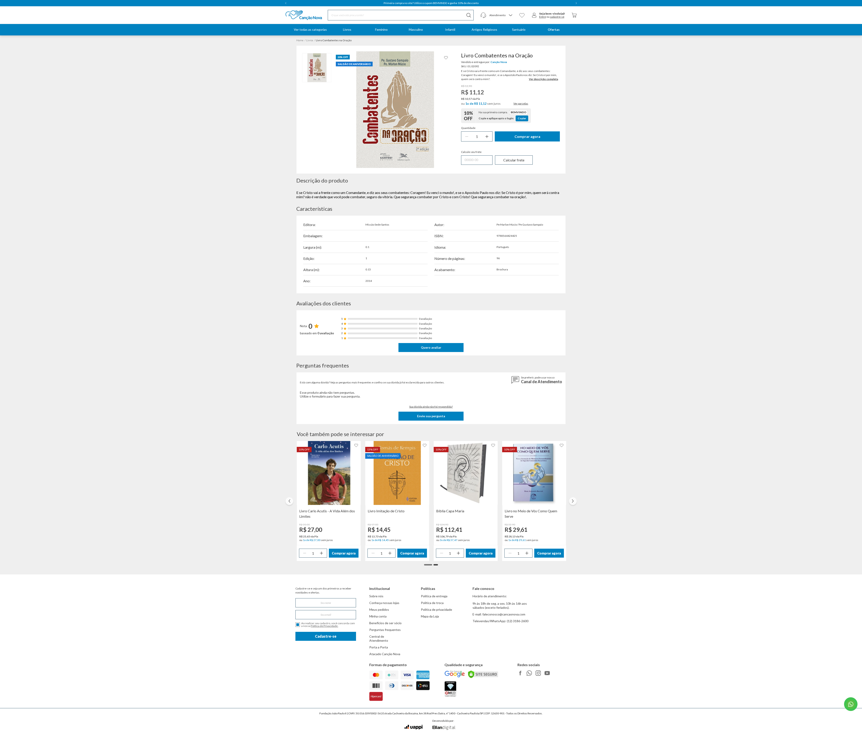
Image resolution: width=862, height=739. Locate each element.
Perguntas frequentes (385, 630)
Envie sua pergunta (431, 416)
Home (299, 40)
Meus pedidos (379, 609)
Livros (309, 40)
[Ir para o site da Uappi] (413, 727)
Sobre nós (376, 596)
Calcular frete (513, 160)
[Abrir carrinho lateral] (574, 15)
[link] (347, 29)
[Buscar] (469, 15)
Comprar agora (527, 136)
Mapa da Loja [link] (430, 616)
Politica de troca (432, 603)
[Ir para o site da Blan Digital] (444, 728)
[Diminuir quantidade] (466, 136)
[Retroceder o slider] (289, 501)
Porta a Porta (378, 647)
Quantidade (468, 128)
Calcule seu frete (471, 152)
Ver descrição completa (543, 79)
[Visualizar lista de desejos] (522, 15)
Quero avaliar (431, 347)
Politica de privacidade (436, 609)
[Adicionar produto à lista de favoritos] (446, 58)
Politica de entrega (434, 596)
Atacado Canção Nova (384, 654)
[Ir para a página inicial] (298, 15)
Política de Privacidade (324, 626)
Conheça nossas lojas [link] (384, 603)
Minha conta (378, 616)
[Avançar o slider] (573, 501)
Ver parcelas (520, 103)
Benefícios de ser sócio (385, 623)
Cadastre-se (325, 636)
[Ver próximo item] (576, 3)
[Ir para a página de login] (534, 15)
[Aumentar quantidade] (487, 136)
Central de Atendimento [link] (378, 638)
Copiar (522, 118)
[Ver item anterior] (286, 3)
